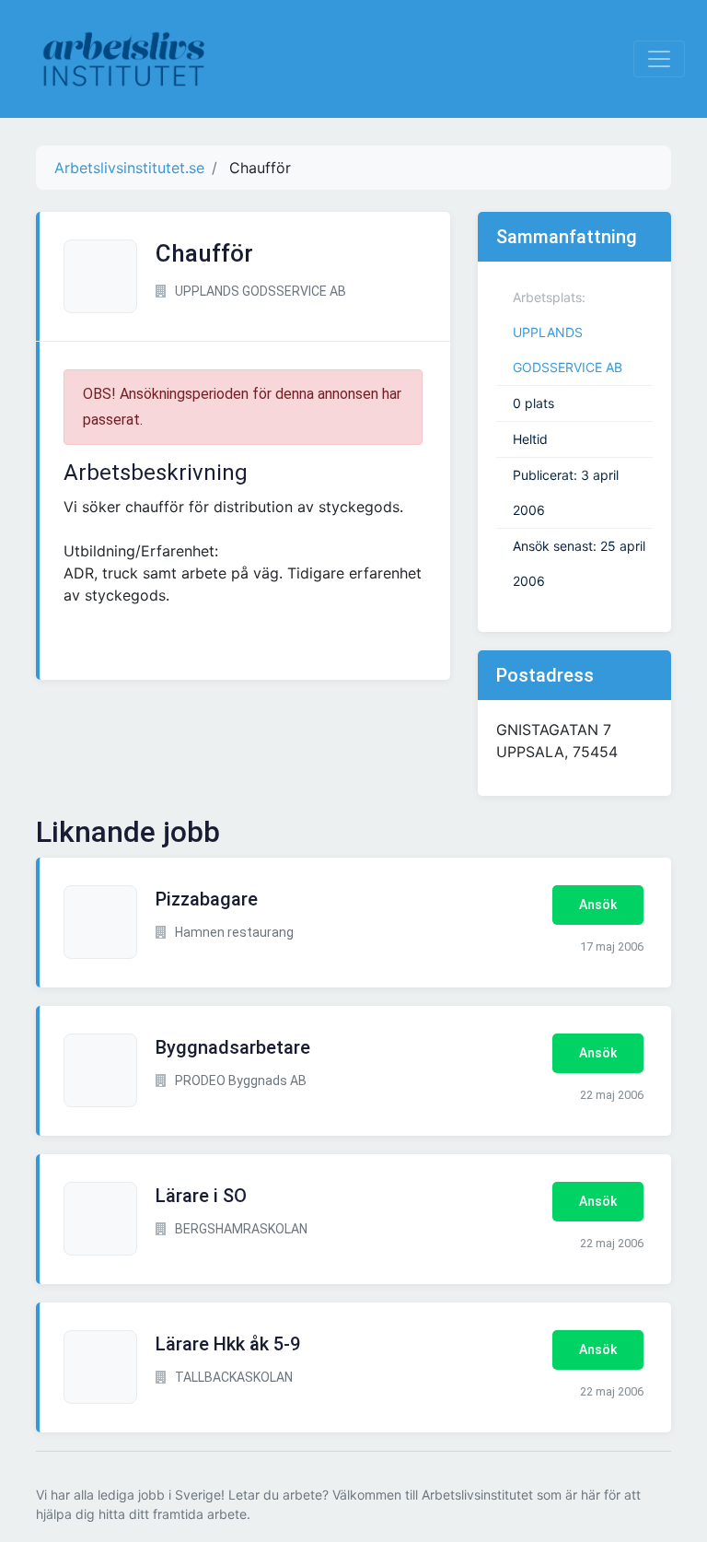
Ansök (598, 904)
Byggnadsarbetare (233, 1047)
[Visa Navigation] (659, 59)
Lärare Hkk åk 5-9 (228, 1344)
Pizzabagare (207, 899)
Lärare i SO (201, 1196)
